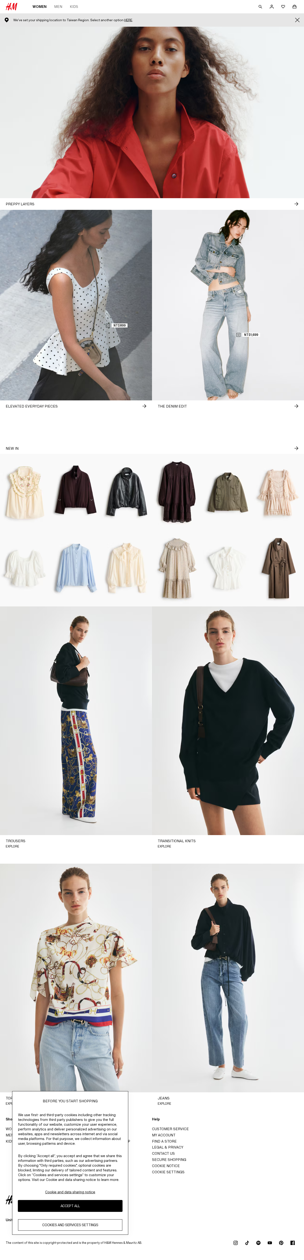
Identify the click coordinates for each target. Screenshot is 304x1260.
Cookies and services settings (70, 1225)
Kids (74, 7)
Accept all (70, 1206)
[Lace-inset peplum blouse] (25, 568)
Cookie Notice (166, 1166)
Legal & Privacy (167, 1147)
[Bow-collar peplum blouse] (228, 568)
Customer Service (170, 1129)
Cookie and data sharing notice (70, 1192)
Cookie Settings (168, 1172)
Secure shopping (169, 1160)
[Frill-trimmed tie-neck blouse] (126, 568)
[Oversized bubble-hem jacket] (76, 492)
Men (58, 7)
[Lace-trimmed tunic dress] (177, 492)
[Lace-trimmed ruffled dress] (278, 492)
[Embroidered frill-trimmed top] (25, 492)
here (128, 20)
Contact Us (163, 1153)
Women (40, 7)
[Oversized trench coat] (278, 568)
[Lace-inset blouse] (76, 568)
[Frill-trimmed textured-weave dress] (177, 568)
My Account (164, 1135)
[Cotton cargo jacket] (228, 492)
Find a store (164, 1141)
